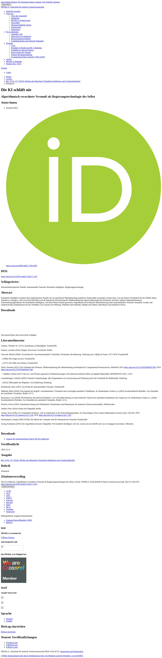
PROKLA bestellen (14, 61)
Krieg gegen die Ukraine (21, 52)
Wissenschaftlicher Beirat (21, 25)
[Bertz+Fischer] (7, 538)
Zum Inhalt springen (9, 2)
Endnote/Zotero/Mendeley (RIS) (19, 520)
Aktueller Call (16, 34)
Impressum (15, 30)
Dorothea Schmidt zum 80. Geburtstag (26, 48)
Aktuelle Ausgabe (13, 11)
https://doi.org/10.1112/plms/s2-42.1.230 (17, 415)
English (9, 621)
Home (9, 77)
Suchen (4, 68)
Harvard (9, 502)
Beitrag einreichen (8, 632)
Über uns (9, 14)
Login (8, 72)
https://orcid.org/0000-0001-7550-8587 (21, 266)
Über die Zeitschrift (19, 16)
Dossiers (9, 43)
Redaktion (15, 18)
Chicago (9, 500)
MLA (8, 507)
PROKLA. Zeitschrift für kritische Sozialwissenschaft (22, 7)
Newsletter (15, 23)
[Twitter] (2, 603)
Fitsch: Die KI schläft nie (27, 439)
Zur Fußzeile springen (51, 2)
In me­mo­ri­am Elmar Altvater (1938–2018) (28, 57)
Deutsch (9, 619)
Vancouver (10, 512)
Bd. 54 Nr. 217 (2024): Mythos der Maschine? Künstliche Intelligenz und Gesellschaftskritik (43, 81)
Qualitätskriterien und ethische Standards (27, 41)
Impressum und (66, 651)
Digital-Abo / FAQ (13, 64)
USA (13, 45)
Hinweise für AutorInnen (21, 36)
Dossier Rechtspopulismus (21, 55)
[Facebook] (2, 598)
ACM (8, 491)
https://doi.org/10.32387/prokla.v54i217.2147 (19, 276)
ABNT (9, 498)
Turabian (9, 509)
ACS (8, 493)
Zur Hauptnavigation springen (30, 2)
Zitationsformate (8, 487)
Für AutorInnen (12, 32)
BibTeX (9, 522)
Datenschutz (16, 27)
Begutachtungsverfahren (21, 39)
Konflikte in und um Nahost (22, 50)
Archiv (9, 59)
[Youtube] (2, 608)
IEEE (8, 505)
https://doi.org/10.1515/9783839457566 (140, 367)
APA (8, 496)
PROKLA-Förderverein (20, 20)
